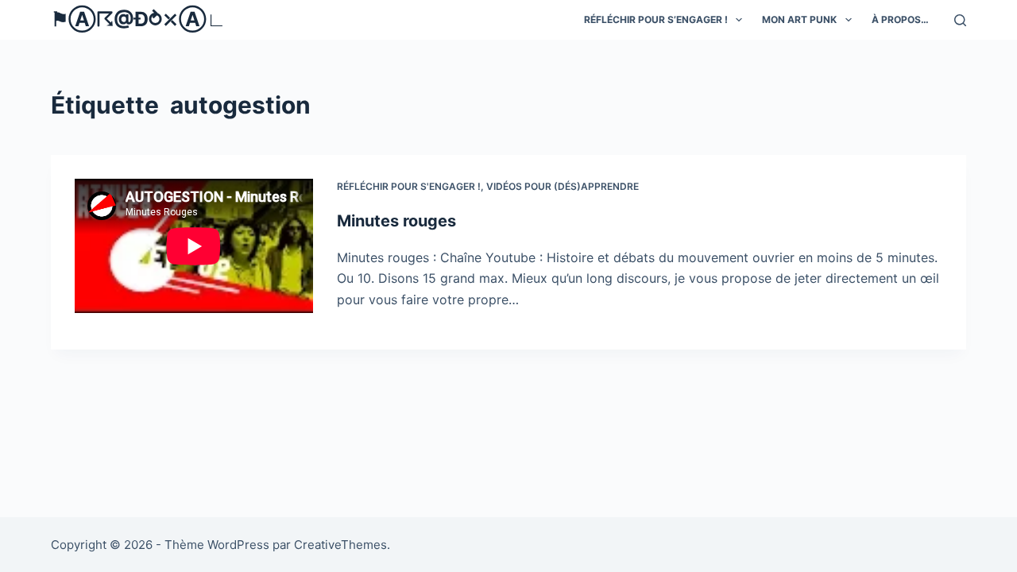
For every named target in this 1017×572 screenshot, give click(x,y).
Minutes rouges (396, 220)
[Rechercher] (960, 20)
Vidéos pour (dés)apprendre (562, 186)
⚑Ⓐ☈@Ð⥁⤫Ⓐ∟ (138, 19)
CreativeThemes (340, 544)
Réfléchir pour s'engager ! (409, 186)
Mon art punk (799, 19)
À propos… (900, 19)
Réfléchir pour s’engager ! (656, 19)
